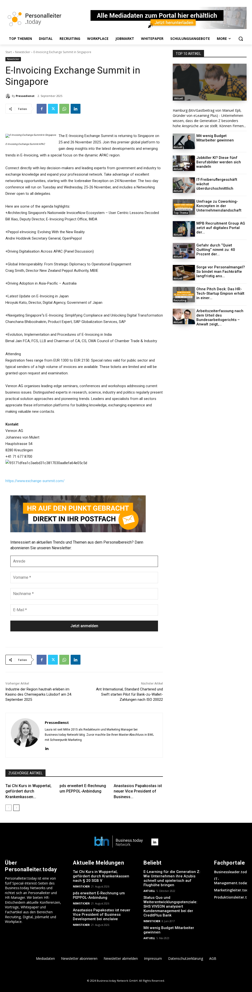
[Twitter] (53, 109)
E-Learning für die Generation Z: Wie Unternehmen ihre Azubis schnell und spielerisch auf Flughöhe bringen (171, 878)
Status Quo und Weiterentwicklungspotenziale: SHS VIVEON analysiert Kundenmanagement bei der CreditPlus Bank (170, 906)
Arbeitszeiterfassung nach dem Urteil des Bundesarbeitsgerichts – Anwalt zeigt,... (219, 317)
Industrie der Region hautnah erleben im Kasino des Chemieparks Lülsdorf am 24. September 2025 (38, 694)
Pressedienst (25, 96)
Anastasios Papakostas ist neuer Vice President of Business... (138, 791)
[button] (241, 39)
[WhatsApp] (64, 109)
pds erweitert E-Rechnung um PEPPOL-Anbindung (99, 895)
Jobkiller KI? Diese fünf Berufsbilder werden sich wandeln (218, 162)
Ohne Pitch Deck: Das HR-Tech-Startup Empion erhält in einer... (220, 293)
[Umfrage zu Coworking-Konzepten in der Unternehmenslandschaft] (184, 207)
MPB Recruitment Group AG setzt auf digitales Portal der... (220, 227)
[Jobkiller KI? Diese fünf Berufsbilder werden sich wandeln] (184, 163)
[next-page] (16, 808)
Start (8, 52)
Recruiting (180, 300)
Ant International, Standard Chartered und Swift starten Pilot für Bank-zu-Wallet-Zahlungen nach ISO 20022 (129, 694)
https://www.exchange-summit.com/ (34, 481)
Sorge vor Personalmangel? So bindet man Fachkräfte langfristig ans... (220, 271)
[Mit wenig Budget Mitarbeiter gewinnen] (184, 141)
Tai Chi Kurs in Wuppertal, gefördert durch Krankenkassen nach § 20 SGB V (101, 876)
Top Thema (180, 212)
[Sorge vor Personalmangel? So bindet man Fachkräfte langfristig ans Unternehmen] (184, 272)
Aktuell (178, 98)
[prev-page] (8, 808)
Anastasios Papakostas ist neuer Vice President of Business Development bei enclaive (101, 914)
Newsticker (22, 52)
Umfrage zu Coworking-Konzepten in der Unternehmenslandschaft (218, 206)
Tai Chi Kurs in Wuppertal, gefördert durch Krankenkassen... (28, 791)
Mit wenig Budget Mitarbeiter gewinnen (215, 138)
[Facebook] (42, 109)
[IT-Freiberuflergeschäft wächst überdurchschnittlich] (184, 185)
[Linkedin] (75, 109)
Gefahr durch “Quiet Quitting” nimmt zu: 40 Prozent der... (215, 249)
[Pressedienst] (8, 95)
